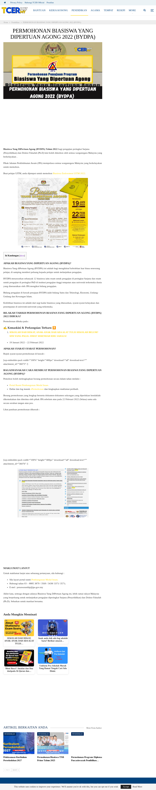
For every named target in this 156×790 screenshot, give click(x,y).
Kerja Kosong (58, 10)
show (22, 256)
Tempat (108, 10)
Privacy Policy (16, 2)
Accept (126, 787)
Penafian (50, 2)
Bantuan (39, 10)
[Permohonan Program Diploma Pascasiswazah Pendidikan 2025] (86, 743)
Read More (137, 787)
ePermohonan (37, 389)
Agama (95, 10)
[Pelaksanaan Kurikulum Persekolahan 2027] (18, 743)
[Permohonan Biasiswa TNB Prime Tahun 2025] (52, 743)
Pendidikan (79, 10)
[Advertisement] (52, 124)
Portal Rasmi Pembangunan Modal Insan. (29, 385)
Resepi (121, 10)
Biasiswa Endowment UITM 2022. (69, 173)
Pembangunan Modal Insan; (44, 579)
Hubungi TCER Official (34, 2)
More (132, 10)
